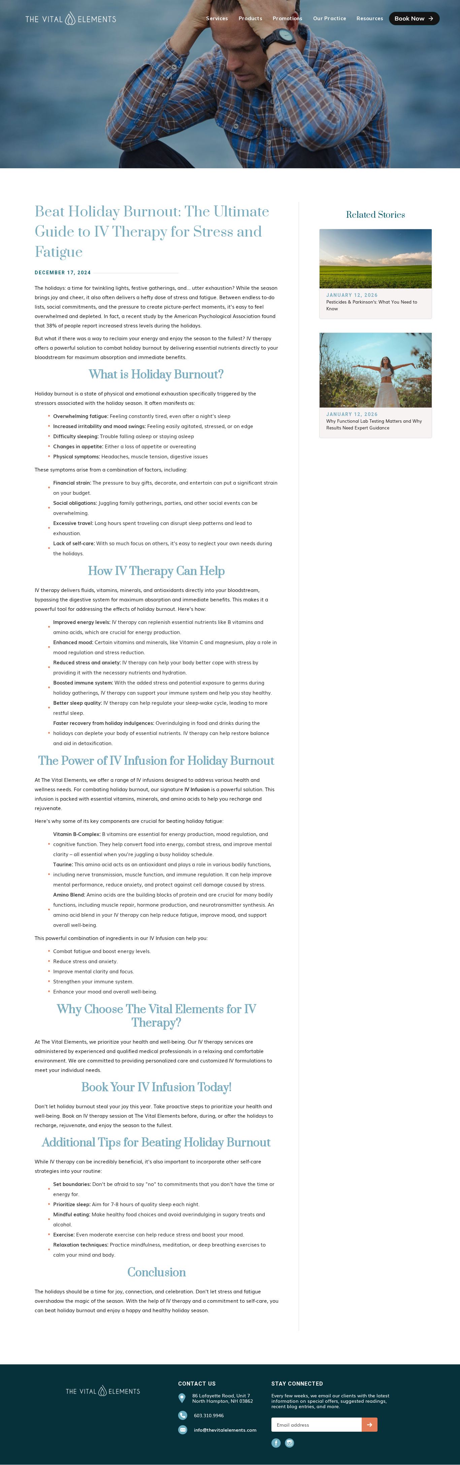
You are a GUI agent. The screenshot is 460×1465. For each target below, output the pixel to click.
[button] (217, 18)
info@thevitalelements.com (225, 1429)
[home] (70, 18)
